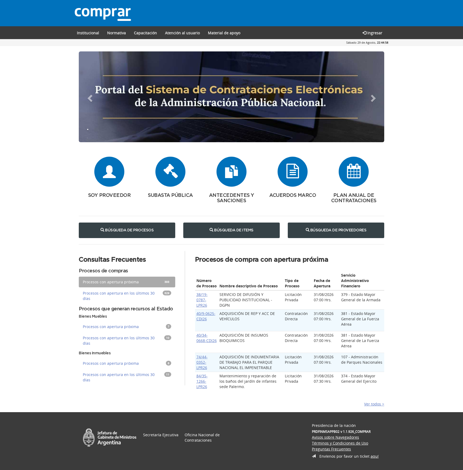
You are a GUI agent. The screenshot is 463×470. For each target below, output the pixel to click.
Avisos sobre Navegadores (335, 437)
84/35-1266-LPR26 (202, 381)
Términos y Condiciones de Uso (340, 443)
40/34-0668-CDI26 (206, 338)
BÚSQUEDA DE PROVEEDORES (337, 230)
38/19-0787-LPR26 (202, 300)
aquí (375, 456)
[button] (145, 32)
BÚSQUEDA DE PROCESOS (129, 230)
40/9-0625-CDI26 (205, 316)
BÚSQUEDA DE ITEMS (233, 230)
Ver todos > (374, 404)
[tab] (127, 282)
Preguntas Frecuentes (331, 449)
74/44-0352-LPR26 (202, 362)
